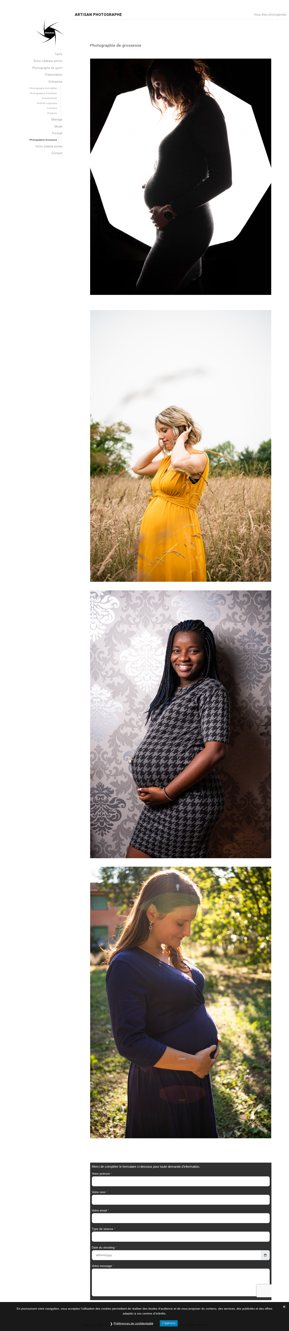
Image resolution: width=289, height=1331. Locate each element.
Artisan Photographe (98, 15)
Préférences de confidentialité (133, 1323)
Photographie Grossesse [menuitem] (43, 139)
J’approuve (168, 1323)
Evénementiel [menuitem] (49, 98)
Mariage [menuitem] (56, 119)
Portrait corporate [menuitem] (47, 103)
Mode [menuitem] (58, 126)
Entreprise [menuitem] (55, 82)
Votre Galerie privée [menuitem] (48, 146)
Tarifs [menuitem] (58, 54)
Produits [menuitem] (52, 113)
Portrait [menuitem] (57, 133)
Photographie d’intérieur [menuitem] (43, 93)
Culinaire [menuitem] (52, 108)
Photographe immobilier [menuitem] (43, 88)
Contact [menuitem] (56, 153)
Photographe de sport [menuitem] (47, 68)
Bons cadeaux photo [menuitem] (48, 61)
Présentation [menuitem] (53, 75)
